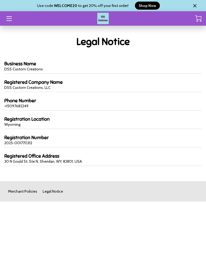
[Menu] (8, 18)
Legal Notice (53, 191)
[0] (198, 18)
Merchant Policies (22, 191)
